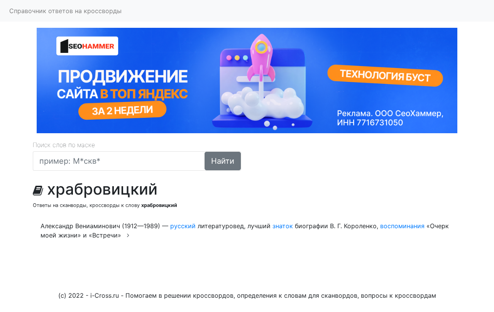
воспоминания (402, 226)
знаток (282, 226)
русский (183, 226)
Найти (222, 161)
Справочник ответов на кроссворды (65, 11)
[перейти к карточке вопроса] (128, 235)
